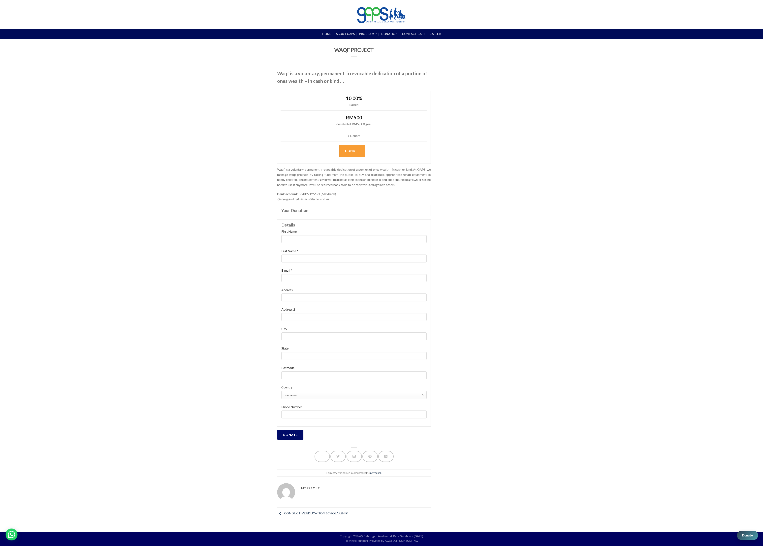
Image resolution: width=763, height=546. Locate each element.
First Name (290, 231)
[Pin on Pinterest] (370, 456)
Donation (389, 34)
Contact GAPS (413, 34)
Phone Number (291, 407)
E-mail (286, 270)
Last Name (289, 251)
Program (366, 34)
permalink (376, 472)
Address (287, 289)
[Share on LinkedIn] (386, 456)
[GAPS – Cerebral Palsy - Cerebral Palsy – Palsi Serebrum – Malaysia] (381, 14)
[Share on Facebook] (322, 456)
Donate (747, 535)
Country (286, 387)
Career (435, 34)
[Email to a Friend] (354, 456)
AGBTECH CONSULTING (401, 540)
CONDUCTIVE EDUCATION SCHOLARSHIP (316, 513)
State (285, 348)
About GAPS (345, 34)
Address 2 (288, 309)
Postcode (287, 367)
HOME (326, 34)
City (284, 328)
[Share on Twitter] (338, 456)
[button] (11, 534)
